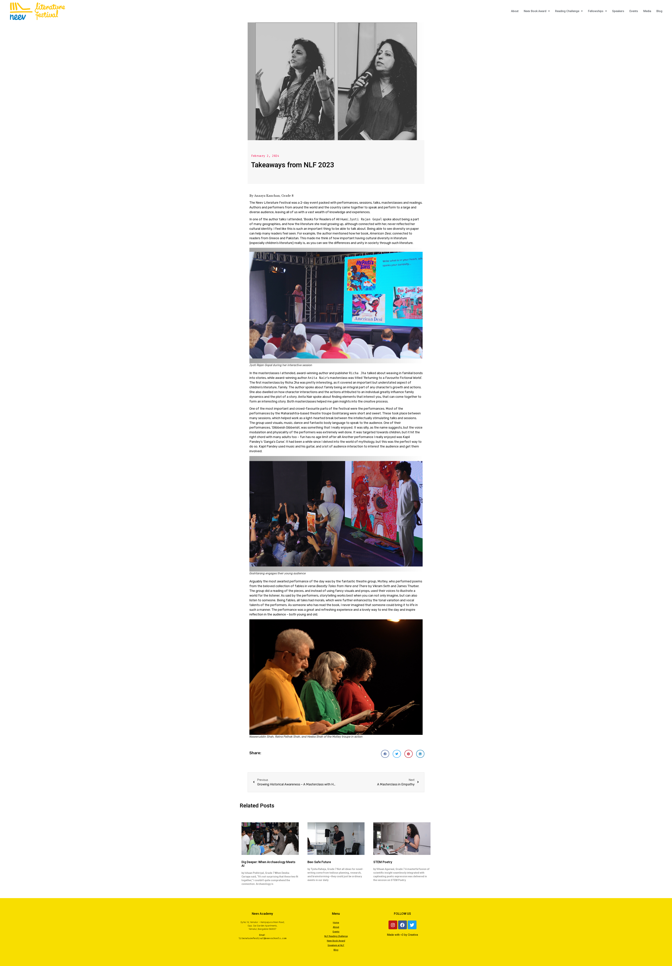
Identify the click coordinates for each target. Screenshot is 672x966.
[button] (385, 754)
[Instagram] (392, 924)
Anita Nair (317, 378)
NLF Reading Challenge (336, 936)
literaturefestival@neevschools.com (262, 938)
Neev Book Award (535, 11)
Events (633, 11)
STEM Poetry (382, 862)
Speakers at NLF (336, 945)
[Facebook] (402, 924)
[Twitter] (412, 924)
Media (647, 11)
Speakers (618, 11)
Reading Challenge (567, 11)
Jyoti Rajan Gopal (365, 219)
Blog (659, 11)
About (515, 11)
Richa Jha (357, 373)
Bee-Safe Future (319, 862)
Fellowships (595, 11)
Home (336, 922)
